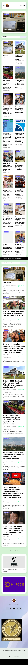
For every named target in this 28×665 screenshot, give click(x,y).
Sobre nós (14, 653)
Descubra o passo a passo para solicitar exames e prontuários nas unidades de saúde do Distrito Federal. (20, 220)
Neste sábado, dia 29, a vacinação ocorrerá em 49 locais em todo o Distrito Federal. (19, 109)
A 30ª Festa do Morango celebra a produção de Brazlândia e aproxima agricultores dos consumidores (8, 84)
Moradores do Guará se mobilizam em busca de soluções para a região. (13, 258)
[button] (4, 5)
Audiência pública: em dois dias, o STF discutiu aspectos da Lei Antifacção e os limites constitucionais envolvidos (20, 193)
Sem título (5, 55)
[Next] (26, 258)
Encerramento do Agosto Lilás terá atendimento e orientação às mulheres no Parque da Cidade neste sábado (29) (7, 111)
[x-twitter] (10, 608)
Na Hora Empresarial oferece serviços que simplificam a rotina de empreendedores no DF (7, 248)
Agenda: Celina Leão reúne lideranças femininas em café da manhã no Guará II (13, 313)
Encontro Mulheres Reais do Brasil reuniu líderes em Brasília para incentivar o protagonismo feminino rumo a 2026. (8, 193)
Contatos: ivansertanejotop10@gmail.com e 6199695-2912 (14, 651)
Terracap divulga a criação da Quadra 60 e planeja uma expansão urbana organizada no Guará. (19, 84)
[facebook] (7, 608)
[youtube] (14, 608)
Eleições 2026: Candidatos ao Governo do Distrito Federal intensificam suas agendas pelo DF (20, 59)
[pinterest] (20, 608)
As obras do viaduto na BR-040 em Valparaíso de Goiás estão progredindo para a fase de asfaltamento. (20, 248)
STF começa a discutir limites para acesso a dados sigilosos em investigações (20, 166)
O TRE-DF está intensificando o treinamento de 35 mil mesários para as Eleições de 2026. (7, 167)
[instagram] (17, 608)
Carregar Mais (13, 550)
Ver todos (23, 36)
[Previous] (24, 258)
